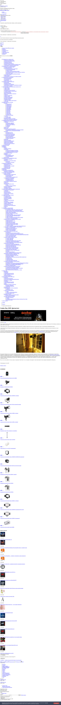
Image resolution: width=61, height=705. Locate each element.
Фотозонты (6, 131)
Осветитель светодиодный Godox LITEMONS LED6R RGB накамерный (12, 456)
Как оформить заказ (5, 667)
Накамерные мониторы (6, 168)
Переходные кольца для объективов (10, 174)
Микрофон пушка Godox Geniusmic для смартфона (8, 430)
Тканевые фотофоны (7, 154)
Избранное (3, 10)
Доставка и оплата (5, 50)
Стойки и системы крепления (9, 290)
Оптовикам (4, 51)
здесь (5, 322)
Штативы (5, 103)
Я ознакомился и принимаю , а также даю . (25, 31)
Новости (3, 670)
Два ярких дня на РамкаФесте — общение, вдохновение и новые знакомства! (13, 555)
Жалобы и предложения (6, 686)
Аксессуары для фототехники (7, 172)
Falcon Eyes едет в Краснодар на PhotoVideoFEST (8, 580)
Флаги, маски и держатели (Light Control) (11, 231)
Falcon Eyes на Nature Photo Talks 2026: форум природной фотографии (11, 588)
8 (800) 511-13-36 (3, 682)
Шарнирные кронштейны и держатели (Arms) (11, 253)
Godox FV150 (41, 331)
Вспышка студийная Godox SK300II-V (6, 386)
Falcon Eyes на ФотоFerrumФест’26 (6, 539)
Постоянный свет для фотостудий (7, 59)
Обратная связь (4, 685)
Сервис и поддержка (5, 52)
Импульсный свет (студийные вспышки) (9, 66)
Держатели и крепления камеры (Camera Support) (12, 266)
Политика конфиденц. (6, 673)
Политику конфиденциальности (16, 31)
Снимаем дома (4, 270)
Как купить (4, 668)
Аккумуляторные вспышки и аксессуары (11, 68)
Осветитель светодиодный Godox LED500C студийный (9, 500)
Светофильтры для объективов (9, 177)
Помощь (3, 669)
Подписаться (3, 658)
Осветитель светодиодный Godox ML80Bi (7, 527)
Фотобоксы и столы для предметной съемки (9, 158)
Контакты (3, 664)
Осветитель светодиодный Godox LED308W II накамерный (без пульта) (12, 509)
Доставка (3, 665)
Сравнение (7, 10)
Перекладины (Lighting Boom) (9, 243)
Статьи (3, 671)
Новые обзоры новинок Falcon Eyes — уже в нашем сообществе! (10, 604)
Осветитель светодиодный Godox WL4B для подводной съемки (10, 465)
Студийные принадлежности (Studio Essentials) (11, 261)
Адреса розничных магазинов (7, 687)
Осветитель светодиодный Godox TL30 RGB (7, 439)
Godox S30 (16, 332)
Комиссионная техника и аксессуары (8, 276)
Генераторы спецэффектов (6, 163)
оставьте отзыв (4, 693)
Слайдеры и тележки (5, 145)
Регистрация (4, 12)
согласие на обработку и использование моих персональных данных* (37, 31)
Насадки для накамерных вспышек (10, 128)
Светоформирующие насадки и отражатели (9, 120)
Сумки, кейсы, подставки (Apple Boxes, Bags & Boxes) (13, 226)
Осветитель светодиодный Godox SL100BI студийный (9, 413)
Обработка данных (5, 675)
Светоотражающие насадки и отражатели (11, 287)
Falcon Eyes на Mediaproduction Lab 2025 (6, 653)
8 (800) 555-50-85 (3, 16)
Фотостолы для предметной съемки (10, 160)
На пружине (6, 149)
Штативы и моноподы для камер (7, 102)
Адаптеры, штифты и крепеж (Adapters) (10, 237)
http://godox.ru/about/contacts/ (54, 354)
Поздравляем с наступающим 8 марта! (6, 612)
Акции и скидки (5, 300)
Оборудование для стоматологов (7, 170)
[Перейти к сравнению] (1, 376)
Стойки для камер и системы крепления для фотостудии (11, 86)
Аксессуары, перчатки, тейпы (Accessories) (11, 248)
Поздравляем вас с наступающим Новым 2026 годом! (9, 645)
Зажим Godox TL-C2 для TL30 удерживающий (8, 448)
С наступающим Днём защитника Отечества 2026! (8, 620)
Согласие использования (6, 674)
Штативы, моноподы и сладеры (9, 296)
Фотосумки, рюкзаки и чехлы (9, 183)
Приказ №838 (4, 53)
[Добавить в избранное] (0, 376)
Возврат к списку (3, 365)
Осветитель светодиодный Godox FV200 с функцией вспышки (10, 404)
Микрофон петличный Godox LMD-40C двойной (8, 474)
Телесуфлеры (4, 169)
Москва (3, 27)
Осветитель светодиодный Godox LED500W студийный (9, 395)
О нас (3, 677)
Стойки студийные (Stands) (8, 208)
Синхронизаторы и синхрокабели (7, 77)
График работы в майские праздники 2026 (7, 596)
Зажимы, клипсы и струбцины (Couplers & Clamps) (12, 219)
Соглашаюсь (56, 703)
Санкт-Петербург (4, 26)
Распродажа (4, 49)
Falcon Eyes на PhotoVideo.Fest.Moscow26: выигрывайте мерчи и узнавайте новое (13, 547)
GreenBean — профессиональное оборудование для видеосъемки (10, 660)
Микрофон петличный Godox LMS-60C (6, 483)
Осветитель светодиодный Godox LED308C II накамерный (10, 518)
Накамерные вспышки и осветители (8, 81)
